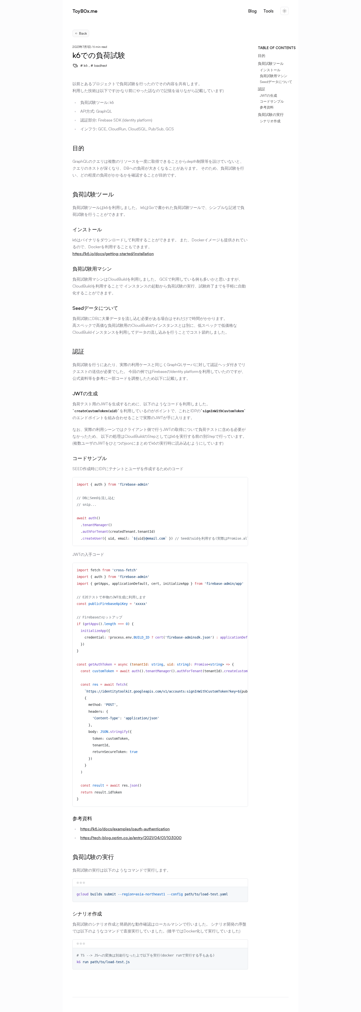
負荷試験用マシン (273, 76)
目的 (261, 55)
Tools (269, 11)
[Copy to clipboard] (242, 483)
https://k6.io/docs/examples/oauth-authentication (125, 828)
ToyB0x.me (84, 11)
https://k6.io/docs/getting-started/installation (113, 253)
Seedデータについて (276, 82)
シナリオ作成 (270, 121)
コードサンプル (272, 101)
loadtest (100, 65)
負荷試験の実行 (271, 114)
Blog (252, 11)
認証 (261, 89)
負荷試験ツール (271, 63)
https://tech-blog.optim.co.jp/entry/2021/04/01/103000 (130, 837)
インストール (270, 70)
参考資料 (267, 107)
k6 (85, 65)
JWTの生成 (268, 95)
